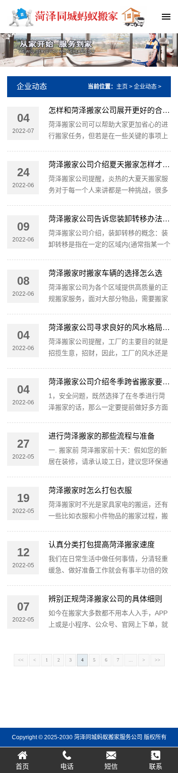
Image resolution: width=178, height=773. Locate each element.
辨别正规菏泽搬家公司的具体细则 (105, 599)
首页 (22, 766)
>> (157, 660)
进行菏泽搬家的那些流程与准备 (101, 436)
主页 (122, 86)
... (131, 660)
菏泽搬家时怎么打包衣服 (90, 490)
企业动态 (32, 86)
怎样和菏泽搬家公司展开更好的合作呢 (113, 110)
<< (21, 660)
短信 (111, 766)
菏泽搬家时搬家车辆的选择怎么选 (105, 273)
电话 (67, 766)
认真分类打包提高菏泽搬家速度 (101, 545)
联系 (155, 766)
